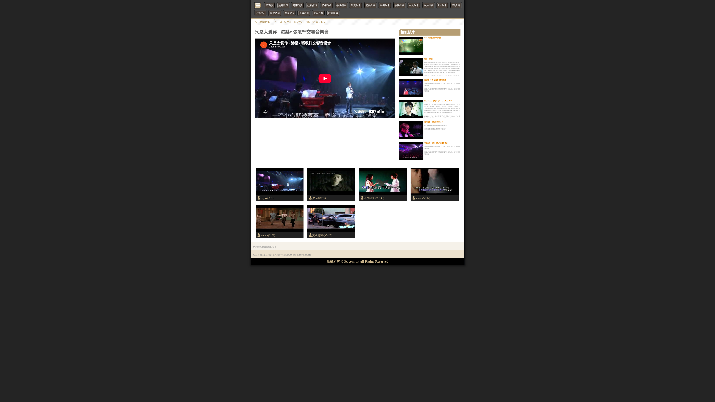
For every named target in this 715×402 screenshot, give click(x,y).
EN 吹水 (442, 5)
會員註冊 (304, 13)
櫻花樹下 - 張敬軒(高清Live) (433, 122)
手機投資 (399, 5)
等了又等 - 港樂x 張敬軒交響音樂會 (436, 143)
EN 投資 (456, 5)
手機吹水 (385, 5)
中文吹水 (414, 5)
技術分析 (327, 5)
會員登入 (289, 13)
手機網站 (341, 5)
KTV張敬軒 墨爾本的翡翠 (432, 38)
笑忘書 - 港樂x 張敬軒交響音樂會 (435, 80)
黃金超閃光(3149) (374, 198)
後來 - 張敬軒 (428, 59)
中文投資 (428, 5)
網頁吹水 (356, 5)
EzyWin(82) (267, 198)
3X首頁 (270, 5)
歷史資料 (275, 13)
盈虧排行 (312, 5)
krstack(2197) (423, 198)
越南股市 (283, 5)
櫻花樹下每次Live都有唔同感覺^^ (435, 125)
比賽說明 (260, 13)
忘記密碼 (318, 13)
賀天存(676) (319, 198)
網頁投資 (370, 5)
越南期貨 (298, 5)
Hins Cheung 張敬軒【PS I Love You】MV (438, 101)
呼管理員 (333, 13)
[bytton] (258, 5)
